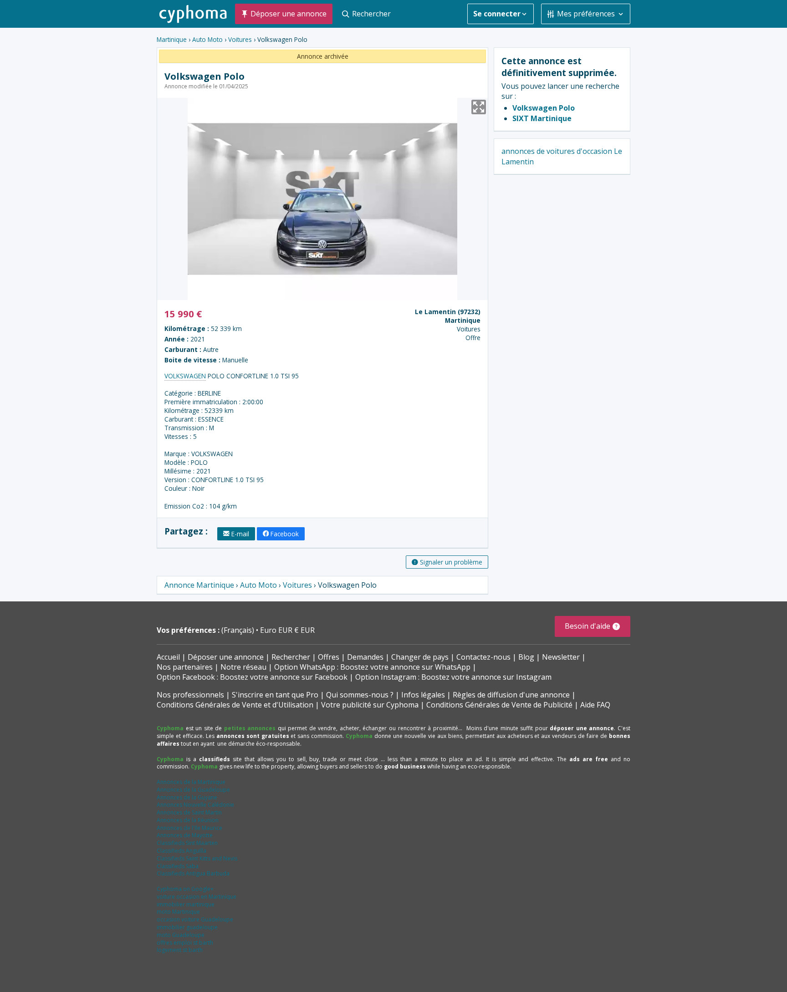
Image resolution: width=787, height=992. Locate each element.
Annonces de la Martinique (191, 782)
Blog (526, 657)
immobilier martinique (186, 904)
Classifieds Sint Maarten (187, 843)
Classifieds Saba (178, 866)
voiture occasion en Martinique (196, 896)
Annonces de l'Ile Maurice (189, 828)
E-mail (240, 533)
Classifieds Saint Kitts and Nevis (197, 858)
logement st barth (180, 950)
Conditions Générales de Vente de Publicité (499, 705)
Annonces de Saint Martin (189, 812)
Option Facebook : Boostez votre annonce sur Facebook (252, 677)
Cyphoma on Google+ (185, 889)
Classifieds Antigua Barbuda (193, 873)
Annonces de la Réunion (188, 820)
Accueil (168, 657)
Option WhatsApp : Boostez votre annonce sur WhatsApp (372, 667)
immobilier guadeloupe (187, 927)
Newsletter (561, 657)
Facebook (285, 533)
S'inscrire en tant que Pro (275, 695)
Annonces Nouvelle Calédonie (195, 805)
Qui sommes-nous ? (360, 695)
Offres (328, 657)
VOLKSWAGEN (185, 375)
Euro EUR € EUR (287, 630)
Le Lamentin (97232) (447, 311)
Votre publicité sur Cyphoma (370, 705)
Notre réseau (243, 667)
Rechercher (290, 657)
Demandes (365, 657)
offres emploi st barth (185, 942)
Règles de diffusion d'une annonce (511, 695)
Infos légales (423, 695)
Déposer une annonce (226, 657)
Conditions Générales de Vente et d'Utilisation (235, 705)
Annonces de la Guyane (187, 797)
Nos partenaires (185, 667)
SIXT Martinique (542, 118)
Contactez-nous (483, 657)
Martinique (172, 39)
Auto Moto (207, 39)
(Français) (238, 630)
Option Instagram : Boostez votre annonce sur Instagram (453, 677)
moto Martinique (178, 912)
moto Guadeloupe (180, 935)
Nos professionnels (190, 695)
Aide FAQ (595, 705)
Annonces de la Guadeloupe (193, 790)
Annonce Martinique (199, 585)
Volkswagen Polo (543, 108)
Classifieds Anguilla (181, 851)
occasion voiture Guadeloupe (195, 919)
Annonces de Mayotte (185, 835)
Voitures (240, 39)
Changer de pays (420, 657)
